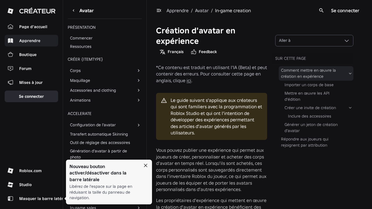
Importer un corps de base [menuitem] (309, 84)
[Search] (321, 10)
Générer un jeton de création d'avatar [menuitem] (311, 127)
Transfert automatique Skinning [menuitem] (99, 134)
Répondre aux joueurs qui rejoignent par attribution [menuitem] (304, 142)
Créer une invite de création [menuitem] (310, 107)
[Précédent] (73, 10)
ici (189, 80)
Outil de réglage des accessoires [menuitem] (100, 142)
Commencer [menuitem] (81, 38)
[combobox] (314, 40)
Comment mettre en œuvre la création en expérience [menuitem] (308, 73)
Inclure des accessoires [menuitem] (309, 116)
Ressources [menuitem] (81, 46)
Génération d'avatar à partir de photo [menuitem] (98, 154)
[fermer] (145, 165)
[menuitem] (100, 70)
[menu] (159, 10)
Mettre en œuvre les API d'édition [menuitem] (307, 96)
